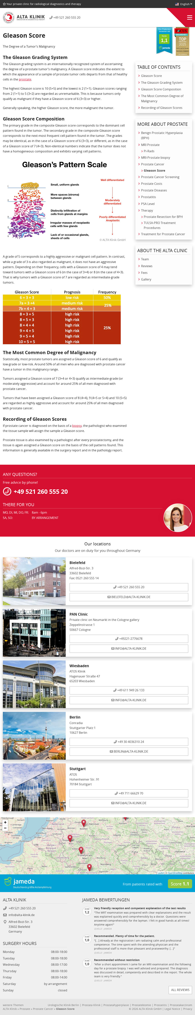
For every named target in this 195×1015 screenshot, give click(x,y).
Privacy (187, 1009)
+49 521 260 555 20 (130, 587)
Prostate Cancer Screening (160, 177)
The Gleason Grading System (162, 82)
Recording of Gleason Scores (161, 108)
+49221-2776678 (130, 639)
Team (145, 259)
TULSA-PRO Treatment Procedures (160, 225)
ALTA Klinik (10, 1009)
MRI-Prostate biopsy (155, 157)
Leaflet (161, 872)
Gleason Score (151, 76)
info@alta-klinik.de (130, 649)
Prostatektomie (141, 1005)
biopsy (77, 426)
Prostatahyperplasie (116, 1005)
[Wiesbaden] (81, 850)
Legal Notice (172, 1009)
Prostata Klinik (91, 1005)
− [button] (5, 828)
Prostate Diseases (154, 190)
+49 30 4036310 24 (130, 742)
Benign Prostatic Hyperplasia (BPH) (162, 135)
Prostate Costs (151, 184)
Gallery (146, 279)
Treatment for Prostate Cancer (163, 234)
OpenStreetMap (175, 872)
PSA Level (148, 204)
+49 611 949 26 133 (130, 690)
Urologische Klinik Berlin (63, 1005)
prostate (25, 79)
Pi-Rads (149, 151)
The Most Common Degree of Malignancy (162, 98)
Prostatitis (148, 197)
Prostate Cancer (152, 164)
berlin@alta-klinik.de (131, 752)
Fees (144, 273)
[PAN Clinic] (70, 838)
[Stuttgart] (89, 868)
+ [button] (5, 822)
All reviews (180, 990)
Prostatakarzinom (181, 1005)
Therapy (147, 210)
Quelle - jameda (103, 928)
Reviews (147, 266)
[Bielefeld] (83, 823)
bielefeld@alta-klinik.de (130, 597)
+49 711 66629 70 (130, 793)
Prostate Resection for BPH (163, 217)
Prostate (25, 1009)
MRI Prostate (150, 145)
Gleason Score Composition (161, 89)
